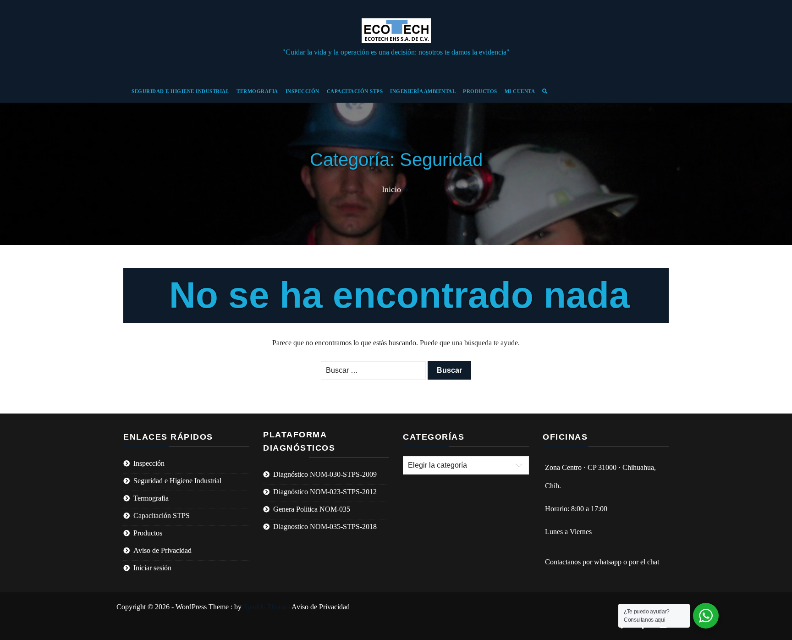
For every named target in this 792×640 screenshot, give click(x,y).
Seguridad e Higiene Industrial (180, 91)
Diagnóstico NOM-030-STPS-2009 (325, 474)
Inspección (302, 91)
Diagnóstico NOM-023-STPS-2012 (325, 492)
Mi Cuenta (520, 91)
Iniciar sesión (152, 568)
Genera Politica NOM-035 (311, 509)
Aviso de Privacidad (162, 550)
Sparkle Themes (266, 607)
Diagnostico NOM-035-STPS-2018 (325, 526)
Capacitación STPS (355, 91)
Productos (480, 91)
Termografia (257, 91)
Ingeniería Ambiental (423, 91)
